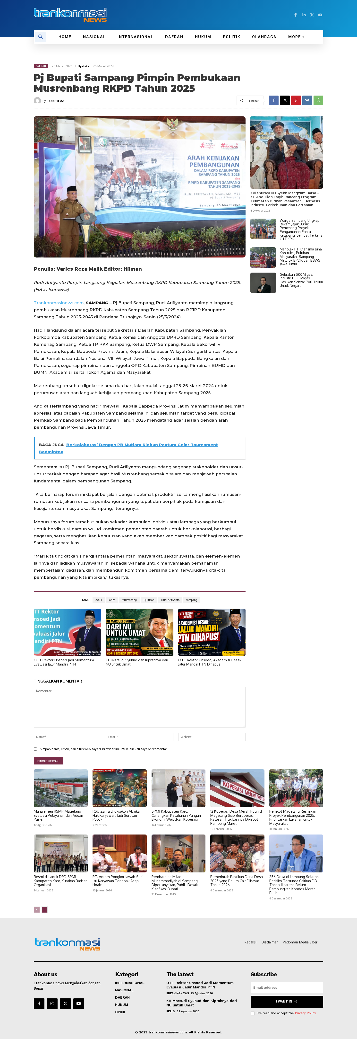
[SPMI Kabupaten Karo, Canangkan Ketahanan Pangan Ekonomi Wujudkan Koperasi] (178, 788)
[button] (40, 37)
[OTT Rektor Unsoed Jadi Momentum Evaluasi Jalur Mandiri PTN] (67, 632)
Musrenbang (129, 600)
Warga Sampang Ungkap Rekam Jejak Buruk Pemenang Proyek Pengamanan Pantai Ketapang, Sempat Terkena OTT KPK (301, 229)
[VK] (307, 100)
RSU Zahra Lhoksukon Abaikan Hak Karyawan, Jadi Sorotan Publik (117, 815)
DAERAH (41, 66)
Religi (170, 1011)
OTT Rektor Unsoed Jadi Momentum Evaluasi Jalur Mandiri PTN (64, 662)
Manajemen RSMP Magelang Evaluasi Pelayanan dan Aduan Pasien (58, 815)
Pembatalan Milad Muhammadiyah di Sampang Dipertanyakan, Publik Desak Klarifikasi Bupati (175, 882)
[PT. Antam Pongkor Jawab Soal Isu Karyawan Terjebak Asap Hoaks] (119, 853)
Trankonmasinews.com (59, 302)
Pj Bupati (149, 600)
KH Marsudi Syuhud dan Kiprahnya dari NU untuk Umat (137, 662)
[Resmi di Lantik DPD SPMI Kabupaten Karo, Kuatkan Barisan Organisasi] (61, 853)
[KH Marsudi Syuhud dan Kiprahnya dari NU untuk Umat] (139, 632)
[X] (312, 15)
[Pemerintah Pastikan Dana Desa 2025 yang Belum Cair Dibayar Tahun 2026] (237, 853)
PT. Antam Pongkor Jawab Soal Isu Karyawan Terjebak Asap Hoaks (118, 880)
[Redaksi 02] (38, 100)
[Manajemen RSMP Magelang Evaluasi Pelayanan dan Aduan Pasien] (61, 788)
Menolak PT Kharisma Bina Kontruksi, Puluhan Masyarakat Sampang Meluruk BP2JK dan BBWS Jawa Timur (301, 256)
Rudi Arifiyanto (170, 600)
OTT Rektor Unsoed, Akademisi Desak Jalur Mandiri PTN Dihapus (209, 662)
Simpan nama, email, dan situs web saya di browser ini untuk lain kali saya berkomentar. (104, 749)
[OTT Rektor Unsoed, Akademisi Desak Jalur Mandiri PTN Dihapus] (212, 632)
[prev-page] (37, 909)
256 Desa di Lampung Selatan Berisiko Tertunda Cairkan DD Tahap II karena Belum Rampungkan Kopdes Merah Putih (294, 884)
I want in (284, 1001)
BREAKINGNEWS (177, 993)
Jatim (112, 600)
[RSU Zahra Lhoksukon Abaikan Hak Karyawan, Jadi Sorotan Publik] (119, 788)
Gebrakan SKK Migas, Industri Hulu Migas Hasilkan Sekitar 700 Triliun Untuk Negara (301, 280)
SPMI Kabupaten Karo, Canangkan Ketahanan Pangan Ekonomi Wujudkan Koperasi (176, 815)
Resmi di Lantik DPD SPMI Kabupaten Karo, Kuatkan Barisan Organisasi (60, 880)
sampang (191, 600)
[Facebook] (295, 15)
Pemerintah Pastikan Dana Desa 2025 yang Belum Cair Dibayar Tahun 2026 (236, 880)
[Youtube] (320, 15)
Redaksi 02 (55, 101)
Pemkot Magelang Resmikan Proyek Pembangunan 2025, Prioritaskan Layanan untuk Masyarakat (292, 817)
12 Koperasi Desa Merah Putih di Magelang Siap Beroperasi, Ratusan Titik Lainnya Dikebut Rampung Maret (236, 817)
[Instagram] (52, 1003)
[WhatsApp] (318, 100)
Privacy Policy (305, 1013)
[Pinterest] (296, 100)
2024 (98, 600)
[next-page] (45, 909)
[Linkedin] (304, 15)
